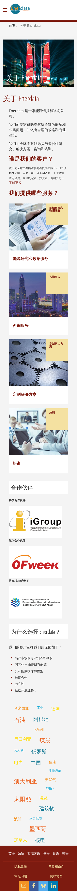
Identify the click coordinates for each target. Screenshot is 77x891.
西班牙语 (33, 853)
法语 (21, 853)
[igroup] (35, 521)
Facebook (33, 886)
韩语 (65, 853)
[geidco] (35, 602)
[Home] (20, 9)
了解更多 (15, 182)
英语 (11, 853)
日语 (56, 853)
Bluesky (43, 886)
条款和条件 (56, 866)
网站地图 (56, 876)
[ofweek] (35, 562)
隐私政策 (20, 866)
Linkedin (53, 886)
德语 (46, 853)
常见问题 (20, 876)
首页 (12, 25)
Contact (24, 886)
